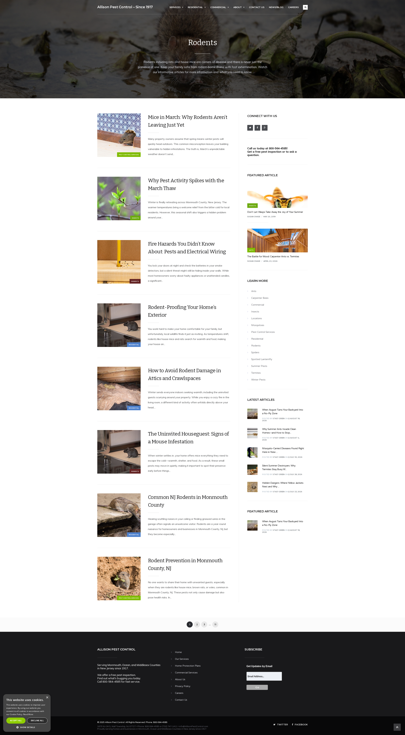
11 (215, 624)
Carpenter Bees (259, 298)
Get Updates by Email (259, 666)
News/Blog (276, 7)
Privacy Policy (182, 686)
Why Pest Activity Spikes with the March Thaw (186, 184)
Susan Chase (253, 216)
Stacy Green (279, 419)
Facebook (301, 724)
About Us (180, 679)
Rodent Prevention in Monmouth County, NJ (185, 564)
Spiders (255, 352)
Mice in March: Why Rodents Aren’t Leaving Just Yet (187, 121)
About (237, 7)
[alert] (27, 713)
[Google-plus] (265, 128)
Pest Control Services (129, 154)
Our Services (182, 659)
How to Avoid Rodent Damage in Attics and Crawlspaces (184, 374)
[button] (26, 727)
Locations (256, 318)
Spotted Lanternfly (261, 359)
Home (178, 652)
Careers (293, 7)
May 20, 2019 (269, 216)
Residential (195, 7)
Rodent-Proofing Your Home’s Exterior (182, 311)
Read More (28, 714)
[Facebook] (257, 128)
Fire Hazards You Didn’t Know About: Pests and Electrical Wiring (187, 248)
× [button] (47, 697)
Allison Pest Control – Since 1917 (125, 7)
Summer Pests (259, 366)
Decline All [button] (37, 720)
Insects (135, 218)
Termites (256, 372)
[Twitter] (250, 128)
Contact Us (256, 7)
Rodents (135, 281)
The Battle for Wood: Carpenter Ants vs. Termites (273, 256)
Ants (253, 291)
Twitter (282, 724)
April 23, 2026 (270, 261)
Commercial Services (186, 672)
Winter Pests (258, 379)
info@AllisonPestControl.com (193, 726)
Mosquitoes (257, 325)
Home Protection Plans (188, 665)
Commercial (218, 7)
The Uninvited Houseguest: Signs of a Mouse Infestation (188, 438)
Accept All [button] (16, 720)
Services (175, 7)
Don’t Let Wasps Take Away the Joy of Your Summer (275, 212)
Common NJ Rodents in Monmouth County (188, 501)
